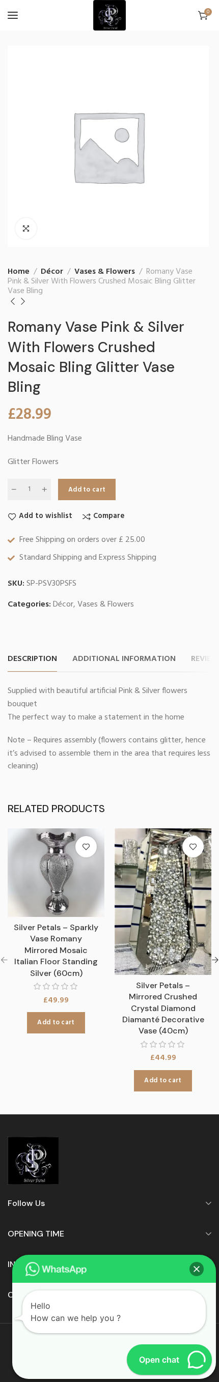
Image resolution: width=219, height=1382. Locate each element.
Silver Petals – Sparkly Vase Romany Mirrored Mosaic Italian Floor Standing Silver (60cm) (56, 950)
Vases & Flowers (104, 271)
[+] (44, 489)
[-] (14, 489)
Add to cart (86, 489)
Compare (108, 516)
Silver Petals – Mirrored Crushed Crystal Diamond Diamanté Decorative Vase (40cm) (163, 1008)
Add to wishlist (45, 516)
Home (19, 271)
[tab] (32, 659)
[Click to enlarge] (26, 228)
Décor (52, 271)
